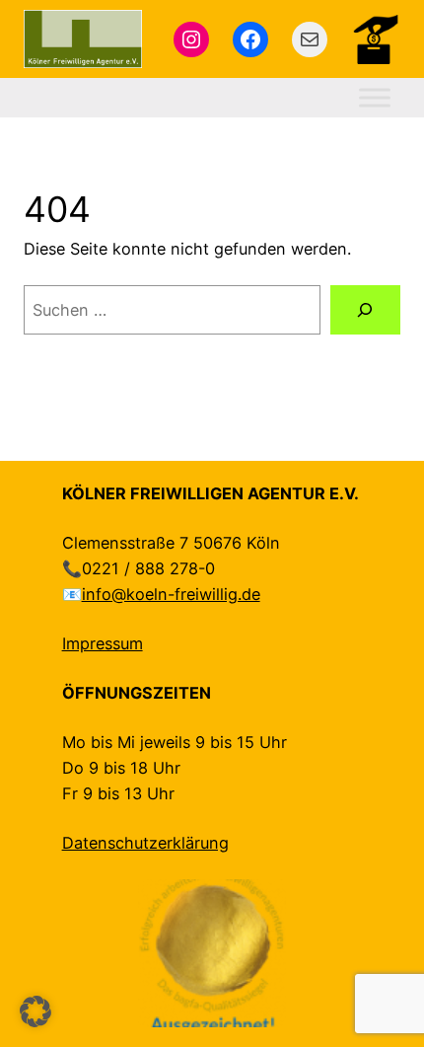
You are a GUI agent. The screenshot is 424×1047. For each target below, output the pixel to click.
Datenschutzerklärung (145, 843)
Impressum (102, 643)
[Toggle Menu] (374, 98)
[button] (35, 1011)
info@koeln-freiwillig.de (171, 594)
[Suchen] (365, 310)
